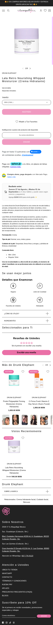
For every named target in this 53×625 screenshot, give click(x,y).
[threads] (13, 622)
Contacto (7, 577)
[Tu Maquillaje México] (27, 10)
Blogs (5, 596)
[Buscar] (8, 10)
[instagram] (6, 622)
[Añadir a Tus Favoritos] (23, 371)
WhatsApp (7, 573)
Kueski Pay (7, 584)
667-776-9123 (27, 556)
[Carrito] (49, 10)
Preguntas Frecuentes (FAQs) (17, 592)
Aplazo (5, 588)
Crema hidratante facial (26, 499)
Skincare (26, 502)
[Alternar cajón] (3, 10)
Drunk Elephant (9, 73)
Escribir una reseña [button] (26, 352)
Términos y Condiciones (14, 581)
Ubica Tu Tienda (9, 570)
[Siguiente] (30, 68)
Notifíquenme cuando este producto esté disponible (20, 130)
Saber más (11, 176)
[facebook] (3, 622)
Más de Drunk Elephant (18, 364)
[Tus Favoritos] (45, 10)
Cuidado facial (42, 499)
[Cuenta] (40, 10)
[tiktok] (10, 622)
